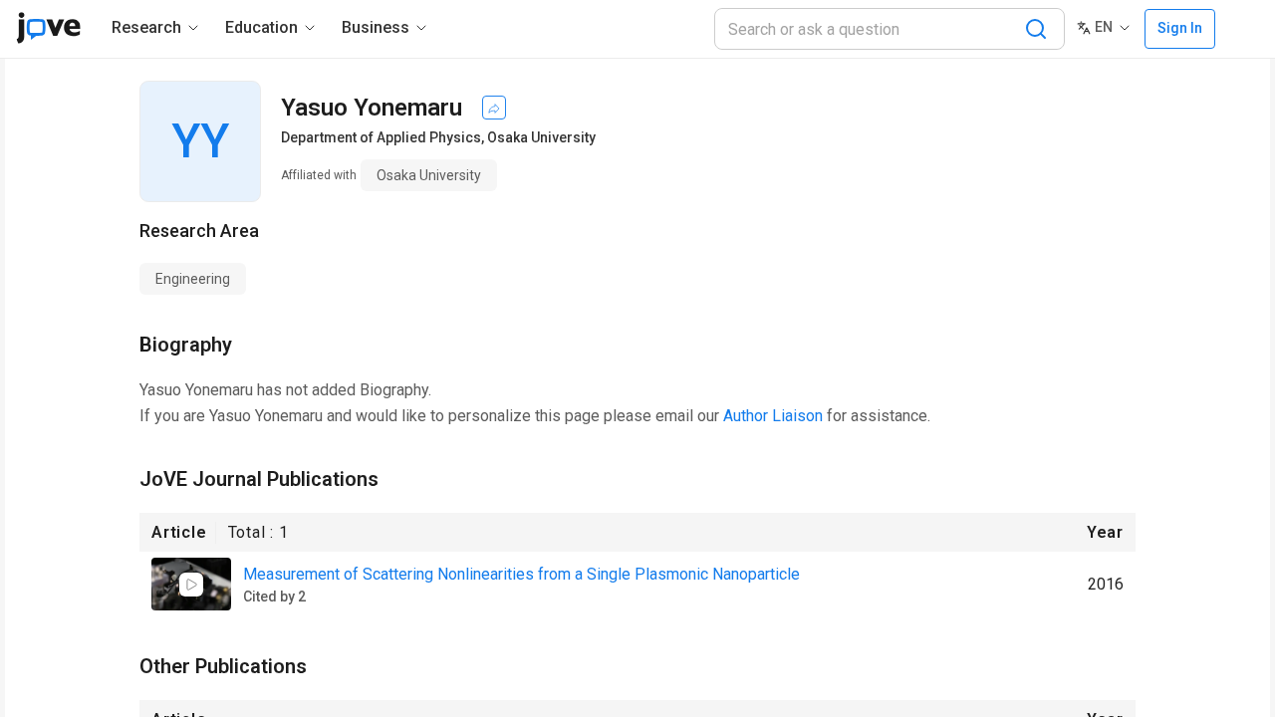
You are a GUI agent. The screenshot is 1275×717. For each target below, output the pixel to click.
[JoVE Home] (48, 28)
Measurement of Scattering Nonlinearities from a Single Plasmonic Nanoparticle (521, 574)
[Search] (1036, 29)
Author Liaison (773, 415)
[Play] (191, 585)
